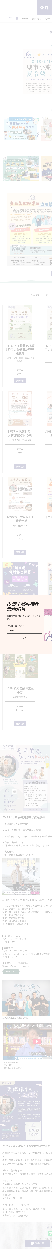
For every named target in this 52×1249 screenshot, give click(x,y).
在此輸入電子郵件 (15, 626)
